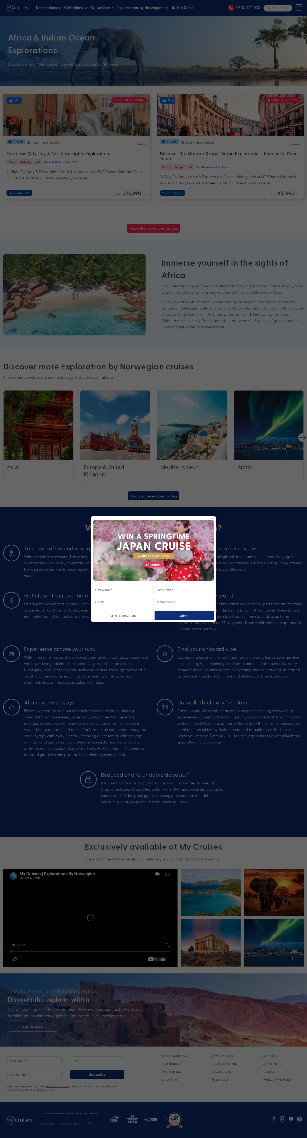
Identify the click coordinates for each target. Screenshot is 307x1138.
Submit (184, 616)
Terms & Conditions (122, 616)
